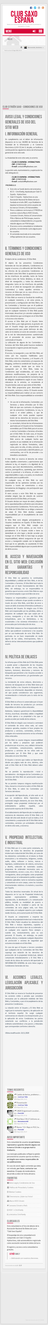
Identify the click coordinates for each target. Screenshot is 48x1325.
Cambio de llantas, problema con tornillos (32, 1094)
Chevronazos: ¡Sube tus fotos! (21, 1196)
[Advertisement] (24, 79)
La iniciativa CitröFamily (17, 1214)
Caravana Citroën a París (17, 1205)
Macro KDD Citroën (16, 1201)
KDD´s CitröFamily (16, 1210)
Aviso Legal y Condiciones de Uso (22, 1183)
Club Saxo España (24, 17)
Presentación (21, 1103)
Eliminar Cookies (14, 1192)
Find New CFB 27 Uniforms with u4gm (31, 1119)
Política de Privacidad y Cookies (21, 1187)
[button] (34, 31)
